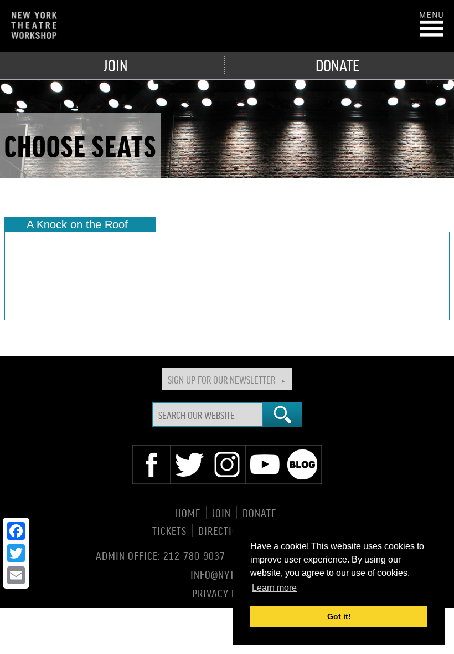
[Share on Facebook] (16, 531)
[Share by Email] (16, 575)
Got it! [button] (339, 616)
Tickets (169, 530)
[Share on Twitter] (16, 553)
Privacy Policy (227, 592)
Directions (223, 530)
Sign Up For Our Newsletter (221, 379)
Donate (337, 65)
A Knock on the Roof (77, 224)
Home (188, 512)
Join (116, 65)
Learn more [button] (274, 587)
